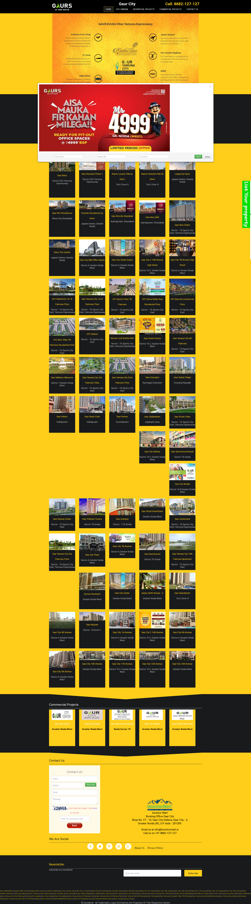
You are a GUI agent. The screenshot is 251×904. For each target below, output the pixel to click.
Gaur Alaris (129, 899)
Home (108, 9)
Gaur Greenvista (107, 893)
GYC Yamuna (122, 9)
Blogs (38, 899)
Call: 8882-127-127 (182, 4)
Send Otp (91, 784)
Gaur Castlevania (245, 893)
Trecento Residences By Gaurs (62, 899)
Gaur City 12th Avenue (216, 891)
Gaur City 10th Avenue (182, 891)
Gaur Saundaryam (21, 893)
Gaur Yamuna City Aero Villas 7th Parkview (19, 899)
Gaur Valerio (96, 893)
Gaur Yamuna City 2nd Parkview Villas (81, 896)
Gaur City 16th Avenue (165, 891)
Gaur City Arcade (47, 896)
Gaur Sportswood (46, 893)
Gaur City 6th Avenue (132, 891)
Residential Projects (144, 9)
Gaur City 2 (62, 891)
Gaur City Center (130, 893)
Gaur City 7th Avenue (148, 891)
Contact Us (192, 9)
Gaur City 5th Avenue (115, 891)
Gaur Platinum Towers (201, 893)
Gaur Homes (118, 893)
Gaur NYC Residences (81, 899)
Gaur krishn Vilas (216, 893)
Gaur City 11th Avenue (199, 891)
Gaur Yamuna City (143, 893)
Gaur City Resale (152, 896)
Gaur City (71, 891)
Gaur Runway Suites (231, 893)
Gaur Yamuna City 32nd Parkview (12, 896)
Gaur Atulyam (34, 893)
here (95, 808)
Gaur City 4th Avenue (99, 891)
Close (207, 156)
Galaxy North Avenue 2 (38, 891)
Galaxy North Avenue (21, 891)
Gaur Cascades (70, 893)
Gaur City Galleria (61, 896)
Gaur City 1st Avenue (83, 891)
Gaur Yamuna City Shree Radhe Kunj (204, 896)
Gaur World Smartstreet (184, 893)
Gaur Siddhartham (6, 891)
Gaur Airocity (45, 899)
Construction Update (33, 896)
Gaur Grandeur (59, 893)
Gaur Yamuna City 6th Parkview (135, 896)
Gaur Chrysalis (119, 899)
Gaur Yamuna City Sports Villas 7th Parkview (175, 896)
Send (198, 156)
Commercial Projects (170, 9)
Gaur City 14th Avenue (233, 891)
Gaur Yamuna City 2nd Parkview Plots (109, 896)
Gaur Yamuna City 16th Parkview (163, 893)
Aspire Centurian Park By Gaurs (101, 899)
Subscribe (193, 873)
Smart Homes (52, 891)
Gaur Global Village (83, 893)
